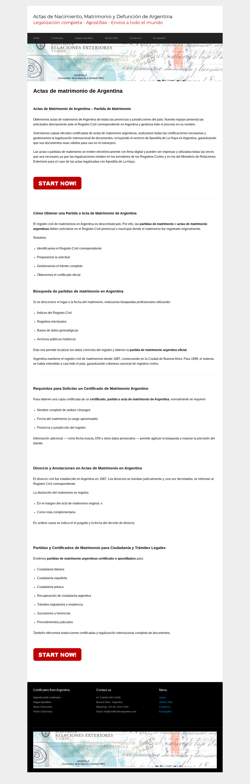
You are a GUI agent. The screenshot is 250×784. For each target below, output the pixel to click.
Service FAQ (111, 38)
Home (36, 38)
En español (159, 38)
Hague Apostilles (84, 38)
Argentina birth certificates (47, 697)
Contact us (165, 707)
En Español (165, 711)
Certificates (57, 38)
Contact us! (135, 38)
